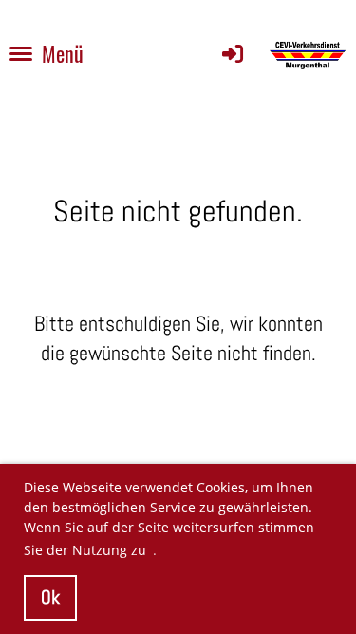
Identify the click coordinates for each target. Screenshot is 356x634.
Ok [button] (50, 597)
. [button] (155, 550)
